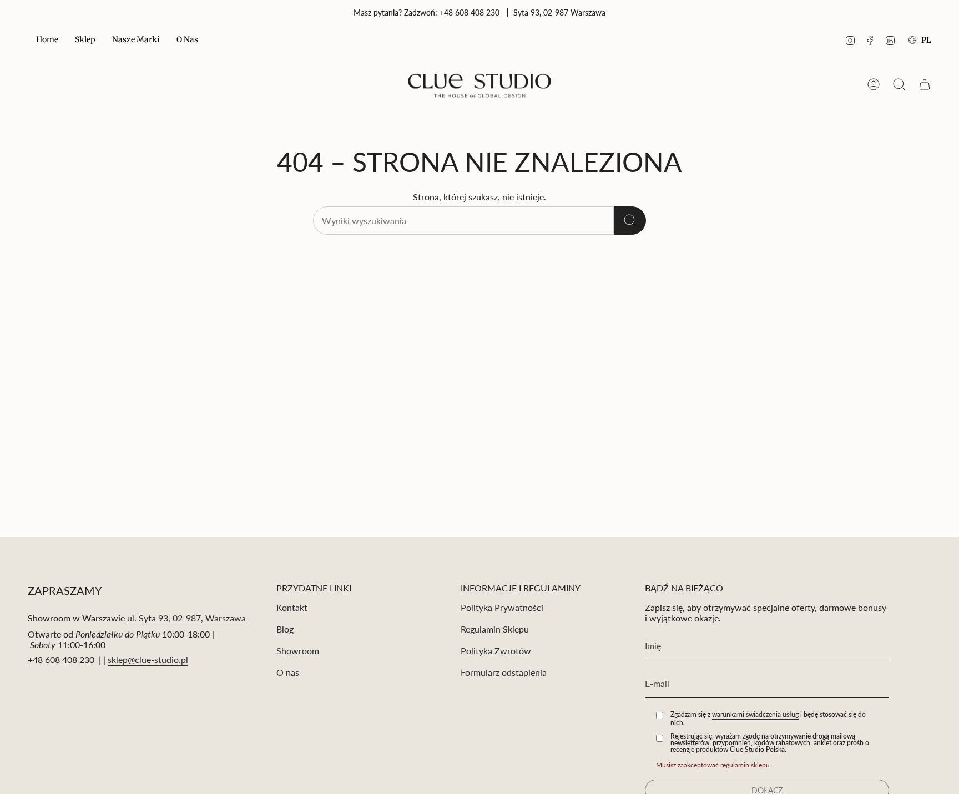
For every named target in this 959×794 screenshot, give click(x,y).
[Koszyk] (924, 84)
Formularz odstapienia (504, 672)
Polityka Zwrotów (496, 650)
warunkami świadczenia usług (755, 714)
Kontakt (291, 607)
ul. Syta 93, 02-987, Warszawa (187, 618)
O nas (287, 672)
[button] (85, 40)
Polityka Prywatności (502, 607)
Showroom (297, 650)
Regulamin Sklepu (495, 629)
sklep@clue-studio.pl (148, 659)
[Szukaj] (630, 220)
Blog (285, 629)
